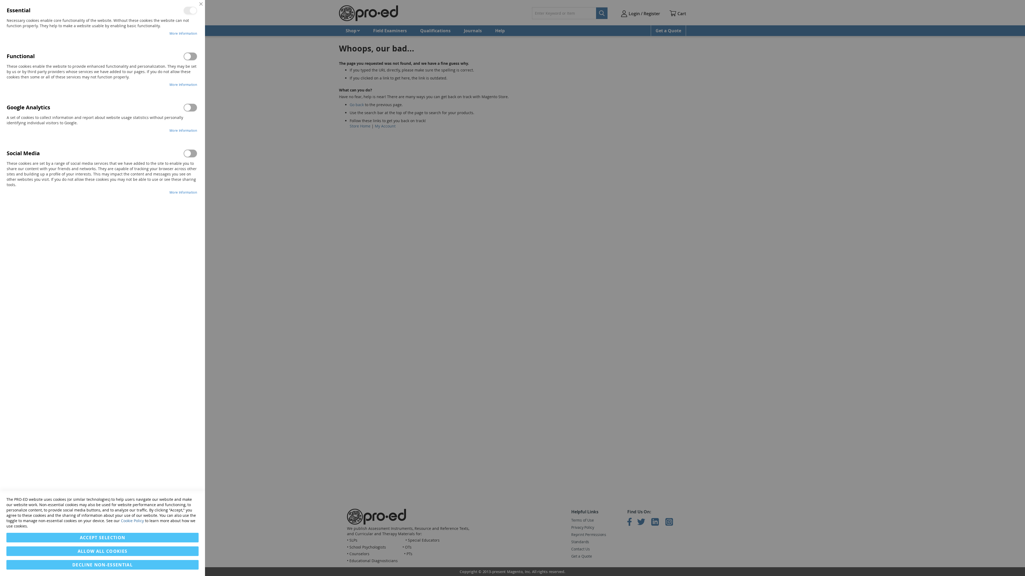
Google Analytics (190, 107)
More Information (183, 33)
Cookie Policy (132, 520)
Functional (190, 56)
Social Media (190, 153)
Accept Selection (102, 538)
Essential (190, 10)
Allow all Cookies (103, 551)
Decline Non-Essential (102, 565)
